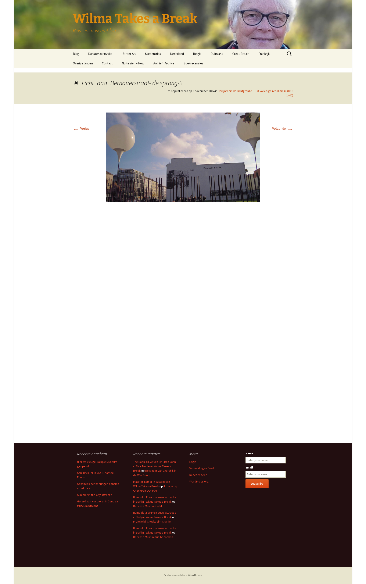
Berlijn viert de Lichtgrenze (235, 91)
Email (249, 467)
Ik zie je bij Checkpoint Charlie (152, 521)
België (197, 54)
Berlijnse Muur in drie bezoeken (153, 537)
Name (249, 453)
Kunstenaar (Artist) (101, 54)
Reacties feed (198, 475)
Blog (76, 54)
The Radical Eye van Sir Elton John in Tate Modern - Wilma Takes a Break (154, 466)
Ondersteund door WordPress (183, 575)
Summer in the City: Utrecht (94, 495)
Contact (107, 63)
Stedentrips (153, 54)
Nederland (177, 54)
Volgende (282, 128)
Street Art (129, 54)
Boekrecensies (193, 63)
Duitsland (217, 54)
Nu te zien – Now (133, 63)
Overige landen (83, 63)
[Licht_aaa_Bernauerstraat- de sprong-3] (183, 157)
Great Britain (240, 54)
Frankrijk (264, 54)
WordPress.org (199, 481)
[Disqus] (183, 268)
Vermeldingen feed (201, 468)
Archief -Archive (163, 63)
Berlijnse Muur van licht (147, 506)
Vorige (81, 128)
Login (192, 462)
